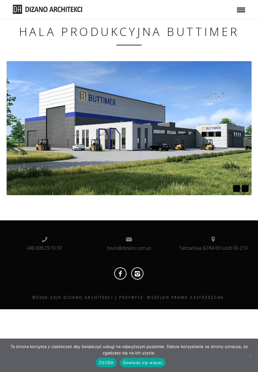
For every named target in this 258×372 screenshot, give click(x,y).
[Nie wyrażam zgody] (250, 355)
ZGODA (106, 362)
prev (236, 188)
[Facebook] (120, 273)
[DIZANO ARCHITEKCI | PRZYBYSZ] (47, 9)
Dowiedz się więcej (142, 362)
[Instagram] (137, 273)
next (245, 188)
